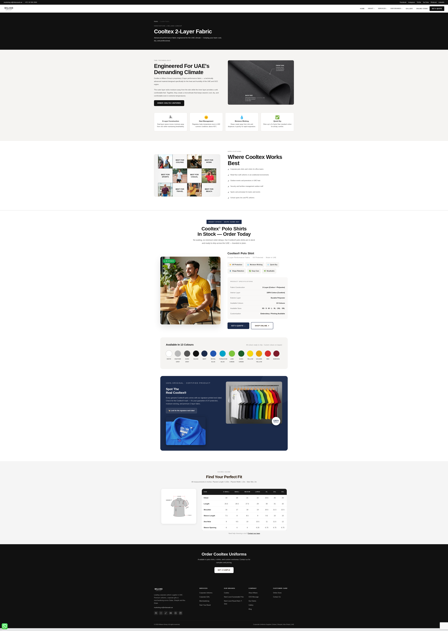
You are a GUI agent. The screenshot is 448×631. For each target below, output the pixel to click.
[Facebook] (156, 613)
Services (382, 8)
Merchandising (204, 601)
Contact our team (254, 533)
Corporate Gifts (204, 597)
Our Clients (252, 601)
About (371, 8)
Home (362, 8)
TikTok (419, 2)
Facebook (403, 2)
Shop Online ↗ (262, 326)
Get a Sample (224, 570)
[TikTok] (166, 613)
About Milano (253, 593)
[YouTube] (171, 613)
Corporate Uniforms (205, 593)
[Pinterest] (176, 613)
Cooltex (226, 593)
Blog (250, 609)
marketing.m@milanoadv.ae (13, 2)
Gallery (409, 8)
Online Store (422, 8)
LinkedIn (441, 2)
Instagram (411, 2)
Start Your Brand (205, 605)
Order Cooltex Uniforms (169, 103)
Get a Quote (437, 8)
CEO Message (254, 597)
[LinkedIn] (180, 613)
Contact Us (277, 597)
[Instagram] (161, 613)
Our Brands (396, 8)
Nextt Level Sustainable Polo (234, 597)
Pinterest (434, 2)
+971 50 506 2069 (31, 2)
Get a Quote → (238, 326)
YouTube (426, 2)
